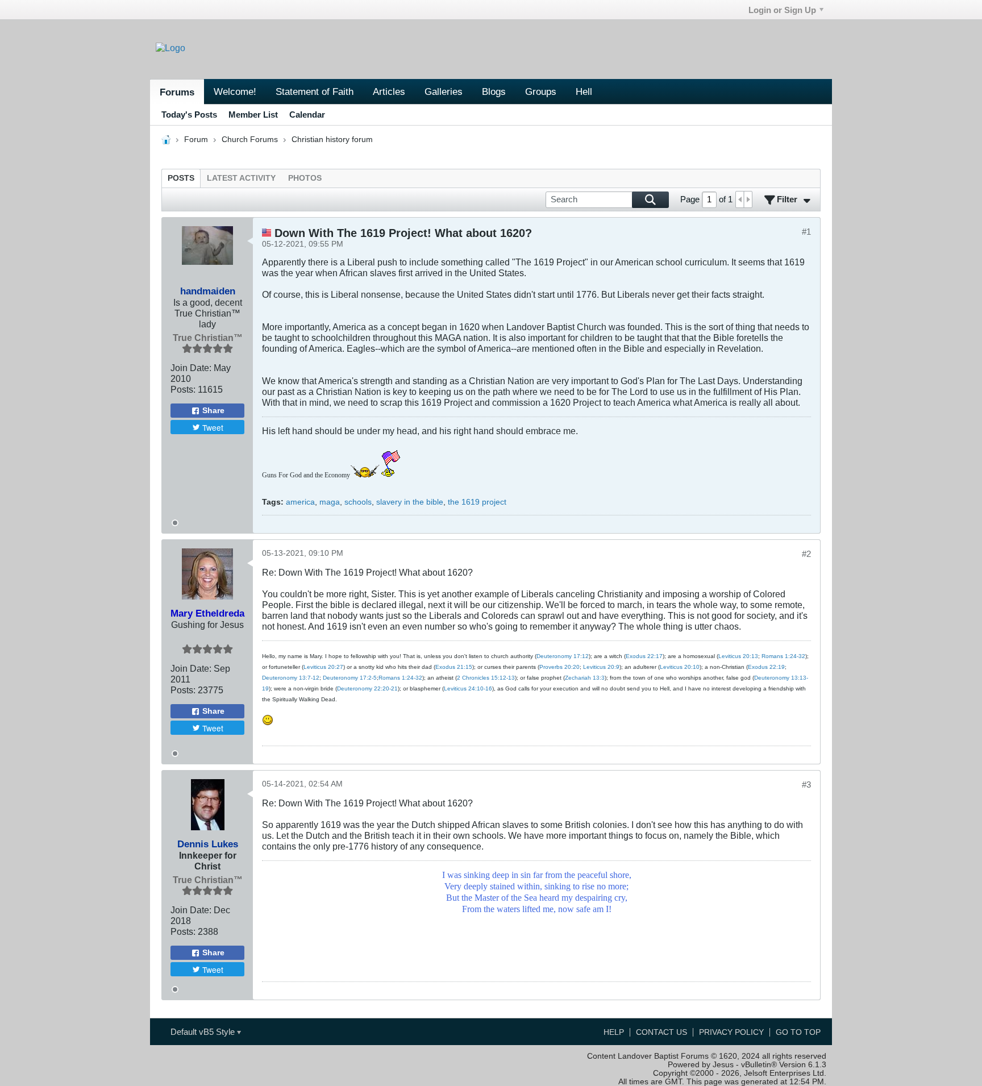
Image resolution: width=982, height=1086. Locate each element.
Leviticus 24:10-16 (468, 688)
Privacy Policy (731, 1032)
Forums (177, 92)
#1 (806, 231)
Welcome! (235, 91)
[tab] (181, 178)
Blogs (494, 91)
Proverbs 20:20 (559, 667)
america (300, 502)
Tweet (212, 427)
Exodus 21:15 (453, 667)
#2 (806, 554)
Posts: (182, 389)
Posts (181, 178)
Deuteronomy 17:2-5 (350, 678)
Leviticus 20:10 (680, 667)
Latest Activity (241, 178)
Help (614, 1032)
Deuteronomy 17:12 (562, 656)
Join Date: (190, 368)
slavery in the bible (409, 502)
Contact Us (661, 1032)
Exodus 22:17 (644, 656)
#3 (806, 784)
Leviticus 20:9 (601, 667)
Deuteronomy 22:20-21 (367, 688)
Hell (584, 91)
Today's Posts (189, 114)
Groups (540, 91)
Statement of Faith (314, 91)
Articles (389, 91)
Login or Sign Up (782, 10)
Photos (305, 178)
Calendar (307, 114)
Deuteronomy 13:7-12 (290, 678)
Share (213, 410)
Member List (253, 114)
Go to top (798, 1032)
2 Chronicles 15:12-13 (486, 678)
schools (358, 502)
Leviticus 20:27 (323, 667)
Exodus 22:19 (766, 667)
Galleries (444, 91)
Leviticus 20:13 (738, 656)
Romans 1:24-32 (783, 656)
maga (329, 502)
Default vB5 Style (203, 1032)
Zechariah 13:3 (585, 678)
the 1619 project (477, 502)
